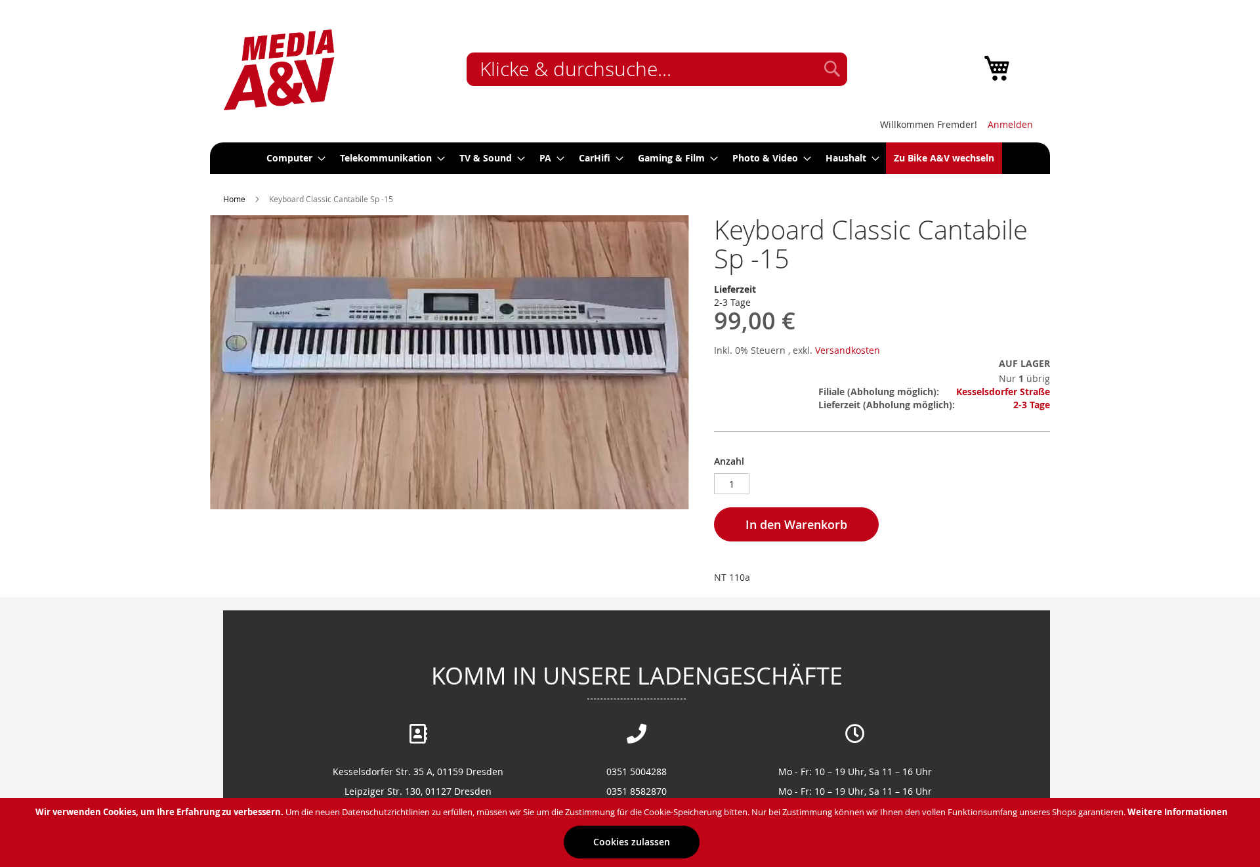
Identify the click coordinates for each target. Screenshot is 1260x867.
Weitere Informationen (1177, 812)
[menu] (630, 158)
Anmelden (1010, 124)
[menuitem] (292, 158)
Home (234, 199)
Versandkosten (847, 350)
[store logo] (279, 70)
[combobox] (657, 69)
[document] (631, 832)
